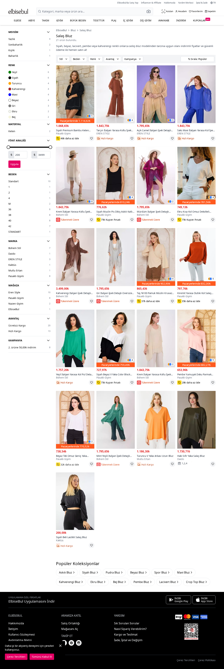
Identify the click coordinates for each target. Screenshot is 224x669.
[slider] (8, 147)
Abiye (31, 20)
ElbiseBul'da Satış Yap (127, 2)
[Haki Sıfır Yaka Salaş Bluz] (196, 420)
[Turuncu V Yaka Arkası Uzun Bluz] (156, 420)
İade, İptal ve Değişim (128, 640)
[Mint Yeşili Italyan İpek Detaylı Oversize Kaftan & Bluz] (115, 420)
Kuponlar (201, 20)
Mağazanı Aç (69, 629)
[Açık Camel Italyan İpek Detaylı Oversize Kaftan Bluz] (156, 94)
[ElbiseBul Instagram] (79, 643)
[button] (149, 11)
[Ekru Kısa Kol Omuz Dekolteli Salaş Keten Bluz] (196, 175)
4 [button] (132, 120)
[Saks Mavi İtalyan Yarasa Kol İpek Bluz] (196, 94)
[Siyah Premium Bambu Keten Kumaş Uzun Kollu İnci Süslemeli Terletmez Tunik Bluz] (75, 94)
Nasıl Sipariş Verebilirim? (130, 629)
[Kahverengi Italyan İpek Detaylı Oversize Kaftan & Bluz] (75, 257)
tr (214, 2)
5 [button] (92, 116)
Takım (45, 20)
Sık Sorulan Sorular (126, 623)
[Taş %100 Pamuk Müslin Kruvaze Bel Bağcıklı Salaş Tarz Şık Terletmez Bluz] (156, 257)
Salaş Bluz (86, 30)
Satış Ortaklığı (70, 623)
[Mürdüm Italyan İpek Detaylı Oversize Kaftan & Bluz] (156, 175)
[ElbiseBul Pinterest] (71, 643)
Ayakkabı (163, 20)
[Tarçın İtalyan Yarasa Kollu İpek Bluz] (115, 94)
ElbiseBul (61, 30)
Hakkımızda (169, 2)
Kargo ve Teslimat (126, 634)
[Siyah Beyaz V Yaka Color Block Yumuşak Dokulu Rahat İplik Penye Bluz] (115, 338)
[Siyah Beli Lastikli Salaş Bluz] (75, 501)
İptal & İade (202, 2)
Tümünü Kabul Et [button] (42, 656)
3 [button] (172, 120)
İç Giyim (128, 20)
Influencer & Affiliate (151, 2)
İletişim (13, 629)
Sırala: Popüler (199, 59)
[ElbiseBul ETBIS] (191, 631)
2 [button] (172, 201)
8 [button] (92, 201)
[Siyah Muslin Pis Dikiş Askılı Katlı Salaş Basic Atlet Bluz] (115, 175)
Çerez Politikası (207, 660)
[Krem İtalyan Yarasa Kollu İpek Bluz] (75, 175)
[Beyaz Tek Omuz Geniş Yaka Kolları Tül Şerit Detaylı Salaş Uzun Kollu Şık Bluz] (75, 420)
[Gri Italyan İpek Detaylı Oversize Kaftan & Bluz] (115, 257)
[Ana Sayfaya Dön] (18, 11)
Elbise (17, 20)
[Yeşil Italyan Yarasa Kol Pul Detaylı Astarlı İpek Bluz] (75, 338)
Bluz (73, 30)
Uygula (14, 164)
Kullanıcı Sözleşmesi (21, 634)
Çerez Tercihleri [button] (186, 660)
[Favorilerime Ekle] (91, 138)
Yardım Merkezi (185, 2)
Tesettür (98, 20)
